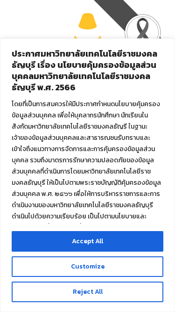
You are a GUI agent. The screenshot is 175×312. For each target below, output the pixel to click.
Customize (88, 266)
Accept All (87, 241)
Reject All (88, 292)
